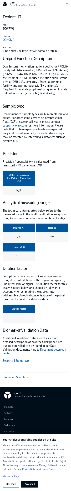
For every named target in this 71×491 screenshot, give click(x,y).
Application (35, 431)
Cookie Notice (48, 469)
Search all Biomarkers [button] (16, 361)
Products (35, 406)
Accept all (29, 483)
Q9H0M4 (8, 40)
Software (35, 413)
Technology (35, 425)
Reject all (11, 483)
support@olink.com (15, 125)
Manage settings (11, 476)
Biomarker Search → (15, 377)
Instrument (35, 419)
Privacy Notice (29, 469)
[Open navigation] (67, 4)
